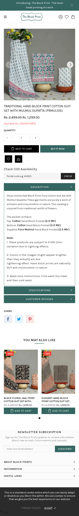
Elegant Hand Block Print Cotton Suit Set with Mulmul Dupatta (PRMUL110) (55, 400)
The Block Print (31, 17)
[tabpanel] (21, 383)
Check (68, 176)
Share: (8, 311)
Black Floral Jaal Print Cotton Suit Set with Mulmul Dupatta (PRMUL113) (19, 400)
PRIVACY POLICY (31, 508)
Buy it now (58, 148)
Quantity (9, 130)
